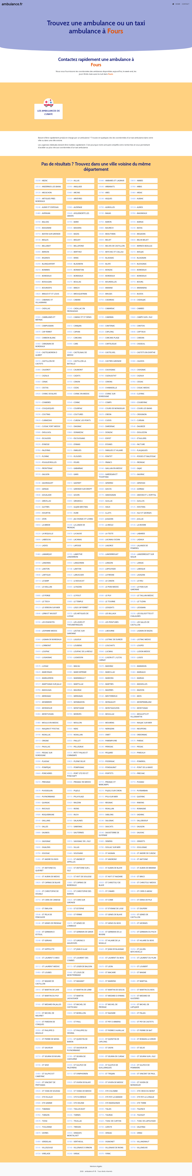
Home (177, 4)
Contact (185, 4)
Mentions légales (96, 1166)
